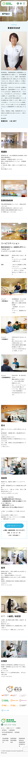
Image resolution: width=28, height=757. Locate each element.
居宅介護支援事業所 (7, 732)
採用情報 (17, 732)
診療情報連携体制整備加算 (13, 740)
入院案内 (18, 728)
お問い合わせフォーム (14, 525)
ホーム (3, 728)
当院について (10, 728)
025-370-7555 (10, 725)
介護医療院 (12, 730)
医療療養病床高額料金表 (22, 744)
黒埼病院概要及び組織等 (5, 740)
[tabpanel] (14, 604)
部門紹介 (4, 730)
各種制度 (4, 734)
